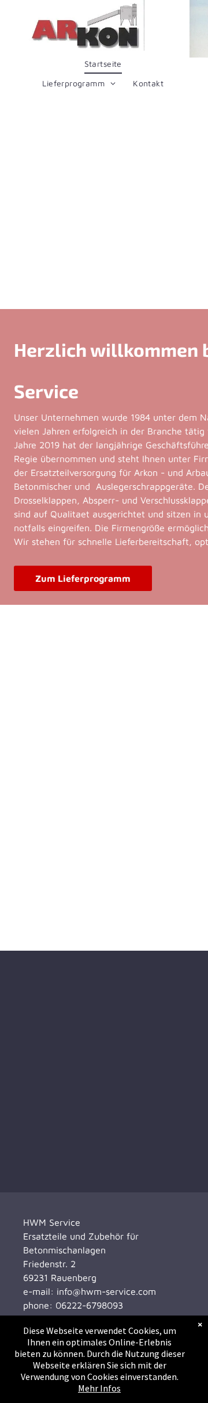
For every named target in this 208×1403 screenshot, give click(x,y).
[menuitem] (103, 64)
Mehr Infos (99, 1388)
